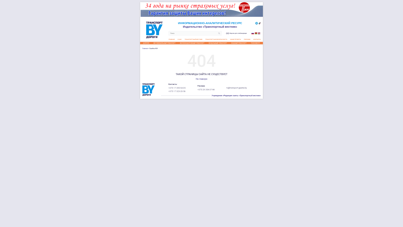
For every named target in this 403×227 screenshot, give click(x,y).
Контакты (257, 39)
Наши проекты (235, 39)
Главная (172, 39)
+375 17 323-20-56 (177, 91)
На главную (201, 79)
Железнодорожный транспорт (192, 43)
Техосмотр (255, 43)
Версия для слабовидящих (238, 33)
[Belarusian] (256, 33)
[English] (259, 33)
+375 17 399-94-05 (177, 88)
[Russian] (252, 33)
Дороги (146, 43)
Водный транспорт (239, 43)
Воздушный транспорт (218, 43)
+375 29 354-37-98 (206, 90)
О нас (180, 39)
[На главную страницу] (148, 95)
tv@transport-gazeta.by (236, 88)
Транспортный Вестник (193, 39)
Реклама (247, 39)
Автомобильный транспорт (164, 43)
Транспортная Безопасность (216, 39)
